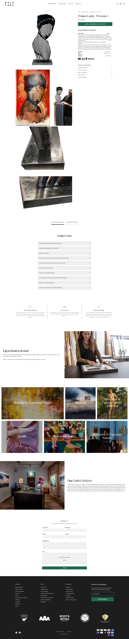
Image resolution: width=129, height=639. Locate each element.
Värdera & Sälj (44, 589)
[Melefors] (9, 3)
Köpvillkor (68, 595)
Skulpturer (17, 604)
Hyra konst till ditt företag (47, 593)
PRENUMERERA (102, 599)
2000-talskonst (85, 11)
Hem (79, 11)
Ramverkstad (44, 595)
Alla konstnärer (19, 587)
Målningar (17, 599)
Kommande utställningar (47, 597)
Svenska (69, 631)
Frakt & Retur (69, 591)
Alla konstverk (18, 589)
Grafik (16, 606)
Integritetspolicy (70, 593)
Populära (17, 593)
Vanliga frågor (69, 589)
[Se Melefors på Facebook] (20, 632)
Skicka (64, 568)
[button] (117, 3)
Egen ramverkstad (82, 72)
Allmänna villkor (70, 597)
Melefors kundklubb (45, 599)
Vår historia (43, 587)
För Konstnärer (44, 591)
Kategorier (17, 584)
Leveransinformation (83, 67)
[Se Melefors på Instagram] (16, 632)
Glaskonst (17, 601)
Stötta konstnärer (82, 70)
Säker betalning (81, 74)
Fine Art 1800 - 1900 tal (21, 597)
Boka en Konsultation (84, 65)
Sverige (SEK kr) (60, 631)
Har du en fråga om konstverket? (87, 30)
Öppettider (43, 601)
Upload (64, 560)
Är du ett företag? (82, 77)
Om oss (42, 584)
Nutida (17, 595)
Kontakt (68, 587)
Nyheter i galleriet (19, 591)
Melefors (66, 634)
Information (68, 584)
